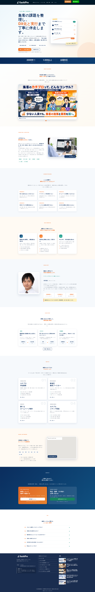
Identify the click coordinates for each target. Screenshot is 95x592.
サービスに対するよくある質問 (44, 571)
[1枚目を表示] (46, 120)
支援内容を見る (36, 49)
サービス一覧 (41, 558)
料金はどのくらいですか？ (32, 545)
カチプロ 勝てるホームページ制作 (45, 564)
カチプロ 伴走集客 (42, 560)
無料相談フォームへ (32, 499)
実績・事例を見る (47, 348)
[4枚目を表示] (49, 120)
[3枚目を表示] (48, 120)
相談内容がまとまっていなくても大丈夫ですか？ (36, 534)
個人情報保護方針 (39, 588)
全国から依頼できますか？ (32, 538)
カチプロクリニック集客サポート (45, 569)
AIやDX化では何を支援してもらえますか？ (35, 542)
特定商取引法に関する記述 (47, 588)
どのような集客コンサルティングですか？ (35, 527)
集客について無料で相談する (25, 49)
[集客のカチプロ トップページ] (26, 556)
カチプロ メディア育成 (43, 566)
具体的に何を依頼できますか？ (33, 530)
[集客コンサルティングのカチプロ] (23, 2)
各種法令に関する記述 (55, 588)
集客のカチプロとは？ (43, 556)
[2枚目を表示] (47, 120)
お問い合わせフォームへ (62, 499)
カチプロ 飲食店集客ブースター (44, 562)
